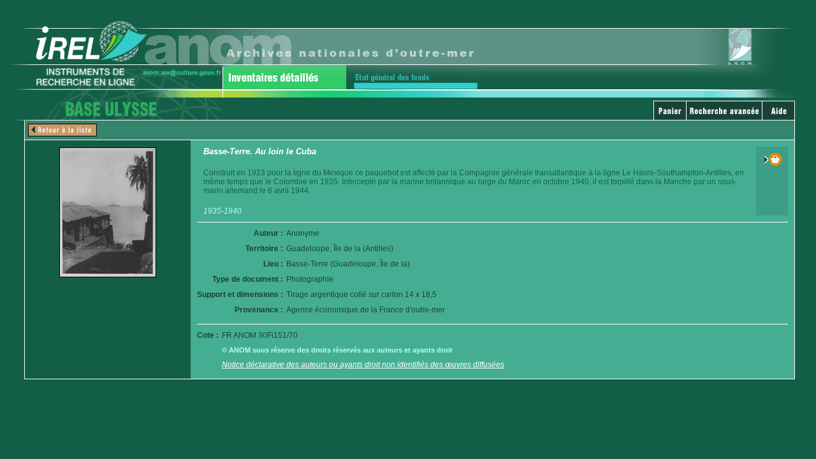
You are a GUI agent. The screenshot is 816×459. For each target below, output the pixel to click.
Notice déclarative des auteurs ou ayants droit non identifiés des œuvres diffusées (363, 364)
